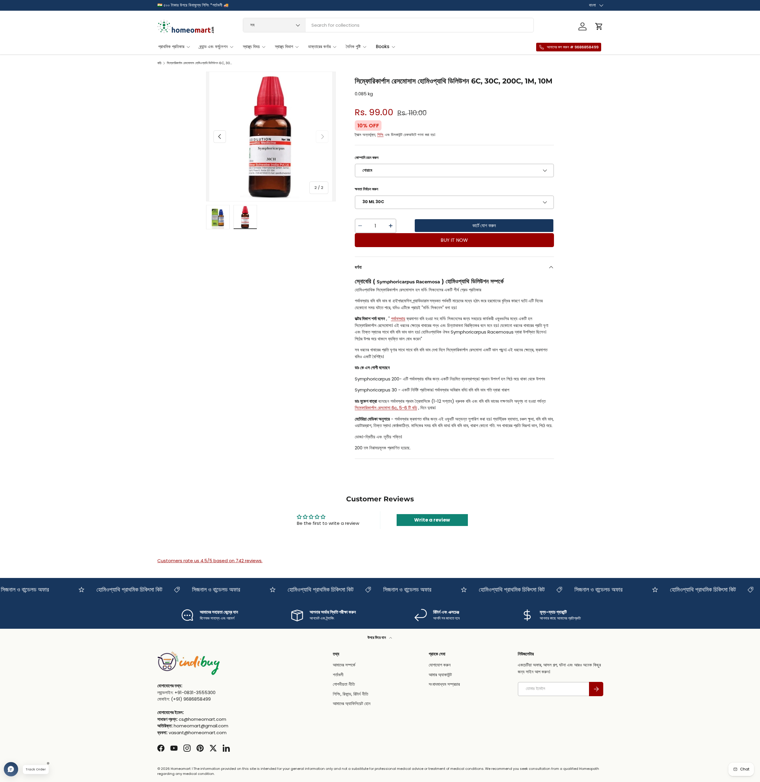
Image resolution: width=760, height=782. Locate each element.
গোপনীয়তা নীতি (344, 684)
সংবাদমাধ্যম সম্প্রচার (444, 684)
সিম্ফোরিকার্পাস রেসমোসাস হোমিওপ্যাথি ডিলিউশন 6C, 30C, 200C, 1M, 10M (200, 63)
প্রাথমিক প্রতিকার (171, 46)
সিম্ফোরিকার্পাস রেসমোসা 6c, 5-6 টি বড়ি (386, 408)
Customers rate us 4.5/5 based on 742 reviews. (209, 560)
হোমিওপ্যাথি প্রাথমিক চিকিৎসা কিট (118, 589)
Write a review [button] (432, 519)
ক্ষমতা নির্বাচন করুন (366, 189)
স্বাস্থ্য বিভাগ (284, 46)
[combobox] (388, 25)
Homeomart (181, 768)
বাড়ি (159, 63)
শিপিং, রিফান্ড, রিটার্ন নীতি (350, 694)
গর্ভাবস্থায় (398, 318)
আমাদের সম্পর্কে (344, 665)
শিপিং (380, 135)
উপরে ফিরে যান (377, 637)
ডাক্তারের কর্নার (319, 46)
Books (383, 46)
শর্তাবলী (338, 675)
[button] (599, 26)
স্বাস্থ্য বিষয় (251, 46)
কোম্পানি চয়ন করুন (367, 157)
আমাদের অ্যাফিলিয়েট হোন (351, 704)
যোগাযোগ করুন (440, 665)
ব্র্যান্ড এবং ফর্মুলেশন (214, 46)
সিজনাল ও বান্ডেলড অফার (205, 589)
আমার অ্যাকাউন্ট (440, 675)
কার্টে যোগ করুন (484, 225)
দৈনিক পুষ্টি (353, 46)
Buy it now (454, 240)
